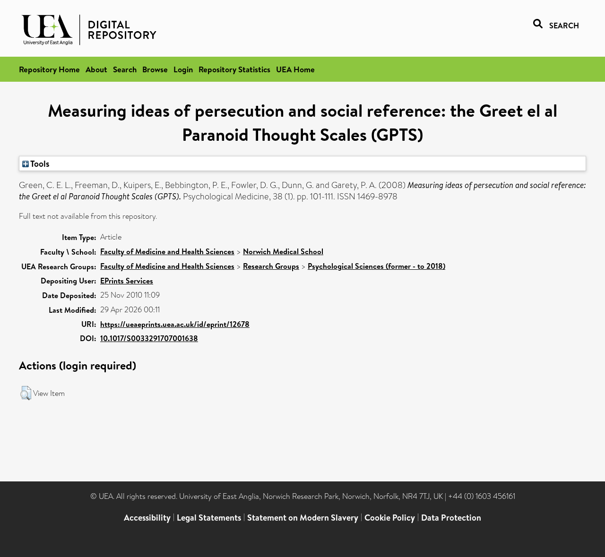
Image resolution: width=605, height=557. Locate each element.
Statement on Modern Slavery (302, 517)
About (96, 69)
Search (125, 69)
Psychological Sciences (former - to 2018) (376, 266)
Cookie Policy (389, 517)
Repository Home (49, 69)
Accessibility (147, 517)
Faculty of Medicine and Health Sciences (167, 251)
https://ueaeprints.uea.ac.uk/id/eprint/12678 (175, 324)
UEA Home (295, 69)
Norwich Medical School (283, 251)
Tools (39, 163)
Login (183, 69)
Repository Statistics (234, 69)
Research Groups (271, 266)
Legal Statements (209, 517)
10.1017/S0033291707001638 (149, 338)
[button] (25, 393)
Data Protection (451, 517)
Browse (155, 69)
